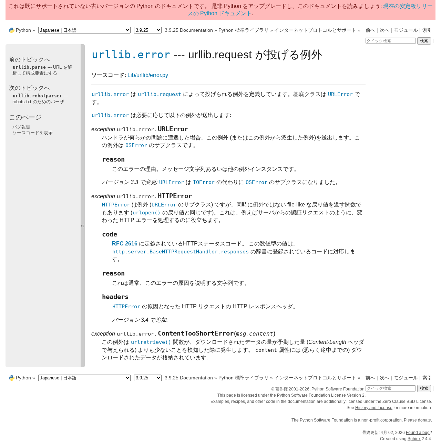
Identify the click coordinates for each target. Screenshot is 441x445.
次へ (384, 30)
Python (23, 30)
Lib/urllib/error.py (147, 75)
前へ (370, 30)
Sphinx (414, 438)
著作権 (281, 389)
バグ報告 (21, 126)
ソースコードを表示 (32, 132)
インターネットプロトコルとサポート (315, 30)
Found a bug (418, 432)
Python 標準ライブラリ (243, 30)
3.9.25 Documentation (189, 30)
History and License (373, 407)
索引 (427, 30)
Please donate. (418, 420)
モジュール (406, 30)
